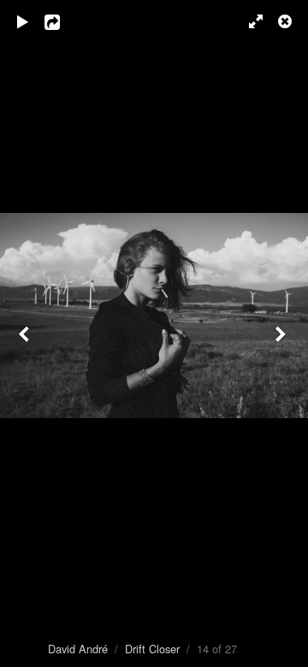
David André (78, 648)
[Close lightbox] (286, 21)
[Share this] (64, 21)
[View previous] (25, 333)
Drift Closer (152, 648)
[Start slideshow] (23, 21)
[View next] (282, 333)
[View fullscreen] (248, 21)
